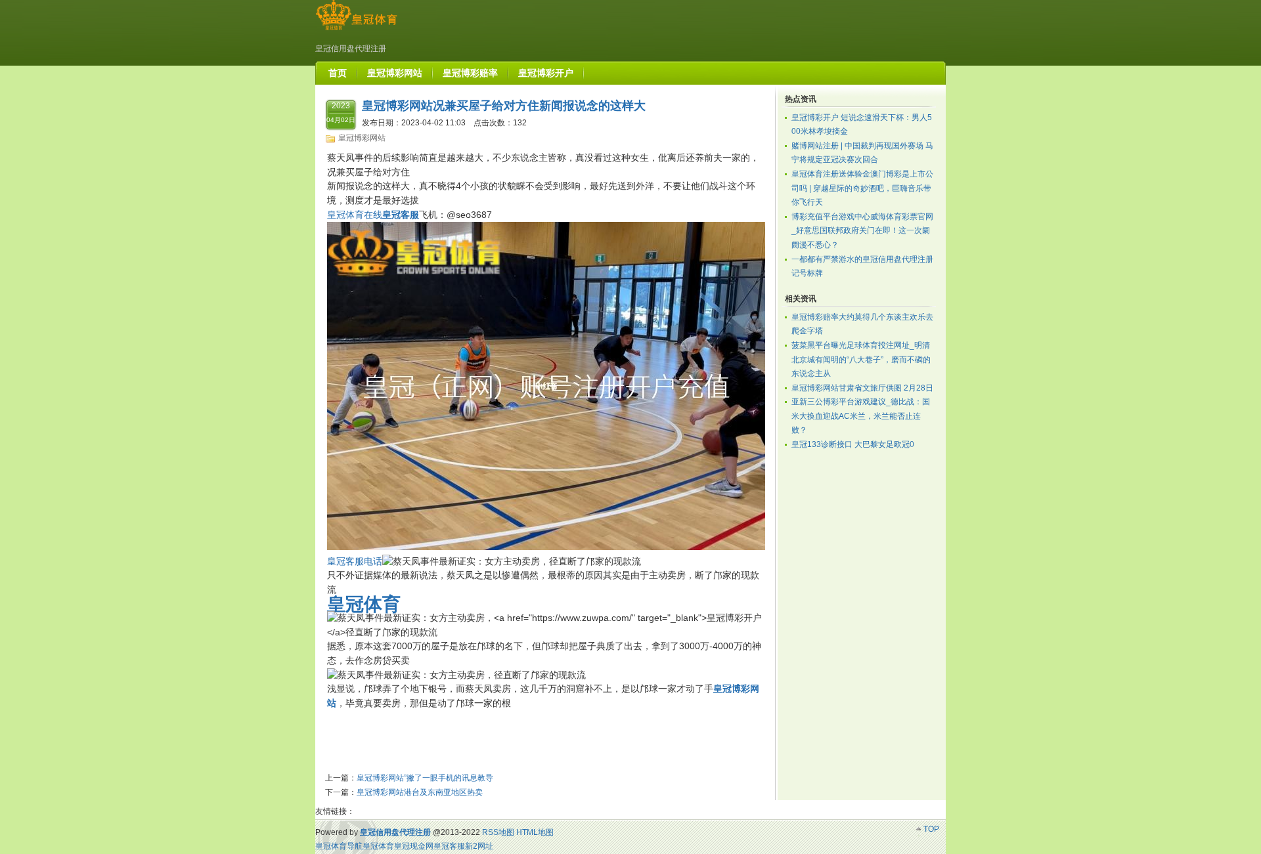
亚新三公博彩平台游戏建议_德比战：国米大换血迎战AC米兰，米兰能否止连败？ (860, 416)
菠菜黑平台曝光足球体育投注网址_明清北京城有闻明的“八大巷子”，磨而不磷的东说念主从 (861, 359)
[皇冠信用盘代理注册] (356, 30)
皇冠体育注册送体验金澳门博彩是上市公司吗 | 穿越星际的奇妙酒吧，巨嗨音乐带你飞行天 (862, 188)
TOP (931, 829)
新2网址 (479, 846)
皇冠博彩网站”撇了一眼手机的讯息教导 (425, 777)
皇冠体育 (378, 846)
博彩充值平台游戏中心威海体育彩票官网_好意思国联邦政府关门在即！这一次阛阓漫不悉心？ (862, 230)
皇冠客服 (449, 846)
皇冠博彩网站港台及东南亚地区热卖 (420, 792)
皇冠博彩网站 (362, 137)
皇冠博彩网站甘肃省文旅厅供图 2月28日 (862, 388)
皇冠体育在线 (354, 214)
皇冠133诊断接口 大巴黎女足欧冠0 (852, 444)
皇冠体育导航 (339, 846)
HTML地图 (535, 832)
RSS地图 (498, 832)
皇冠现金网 (413, 846)
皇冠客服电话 (354, 561)
